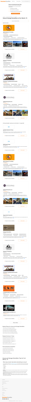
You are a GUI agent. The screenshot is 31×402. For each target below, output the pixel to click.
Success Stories (4, 390)
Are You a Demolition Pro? (26, 1)
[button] (3, 399)
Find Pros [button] (13, 1)
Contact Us (3, 395)
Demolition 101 (4, 382)
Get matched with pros (15, 13)
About (3, 394)
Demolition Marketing (4, 388)
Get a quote (22, 49)
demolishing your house (14, 363)
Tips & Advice (18, 1)
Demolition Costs (4, 383)
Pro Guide (3, 389)
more (22, 39)
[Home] (5, 1)
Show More (15, 322)
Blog (2, 384)
